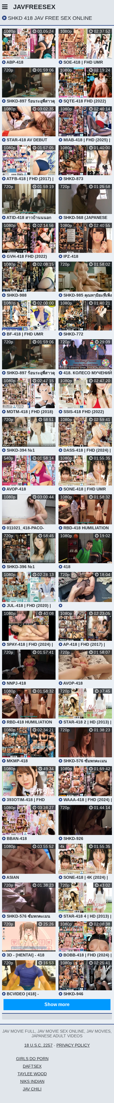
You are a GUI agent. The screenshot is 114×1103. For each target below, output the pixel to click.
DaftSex (32, 1066)
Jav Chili (32, 1089)
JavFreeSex (34, 7)
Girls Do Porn (32, 1058)
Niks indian (32, 1081)
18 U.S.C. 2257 (38, 1045)
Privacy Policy (73, 1045)
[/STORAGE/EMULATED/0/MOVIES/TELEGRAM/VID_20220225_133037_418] (85, 590)
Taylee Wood (32, 1073)
